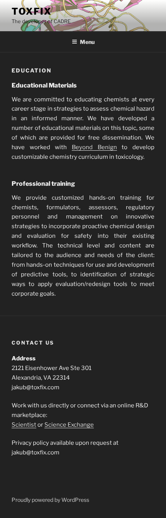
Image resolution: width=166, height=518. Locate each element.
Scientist (24, 424)
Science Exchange (69, 424)
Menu (87, 42)
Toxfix (32, 11)
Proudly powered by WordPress (50, 499)
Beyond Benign (94, 147)
